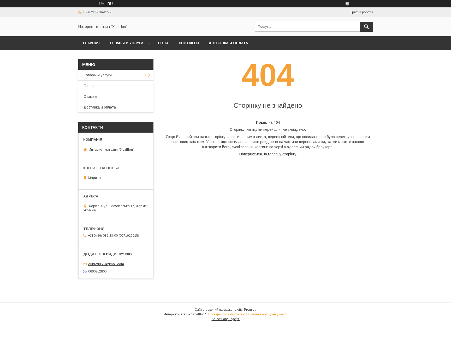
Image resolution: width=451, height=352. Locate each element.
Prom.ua (250, 309)
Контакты (189, 43)
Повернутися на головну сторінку (267, 154)
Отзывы (90, 96)
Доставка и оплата (228, 43)
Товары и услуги (126, 43)
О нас (163, 43)
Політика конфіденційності (268, 314)
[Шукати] (366, 27)
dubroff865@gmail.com (106, 264)
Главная (91, 43)
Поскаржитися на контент (227, 314)
